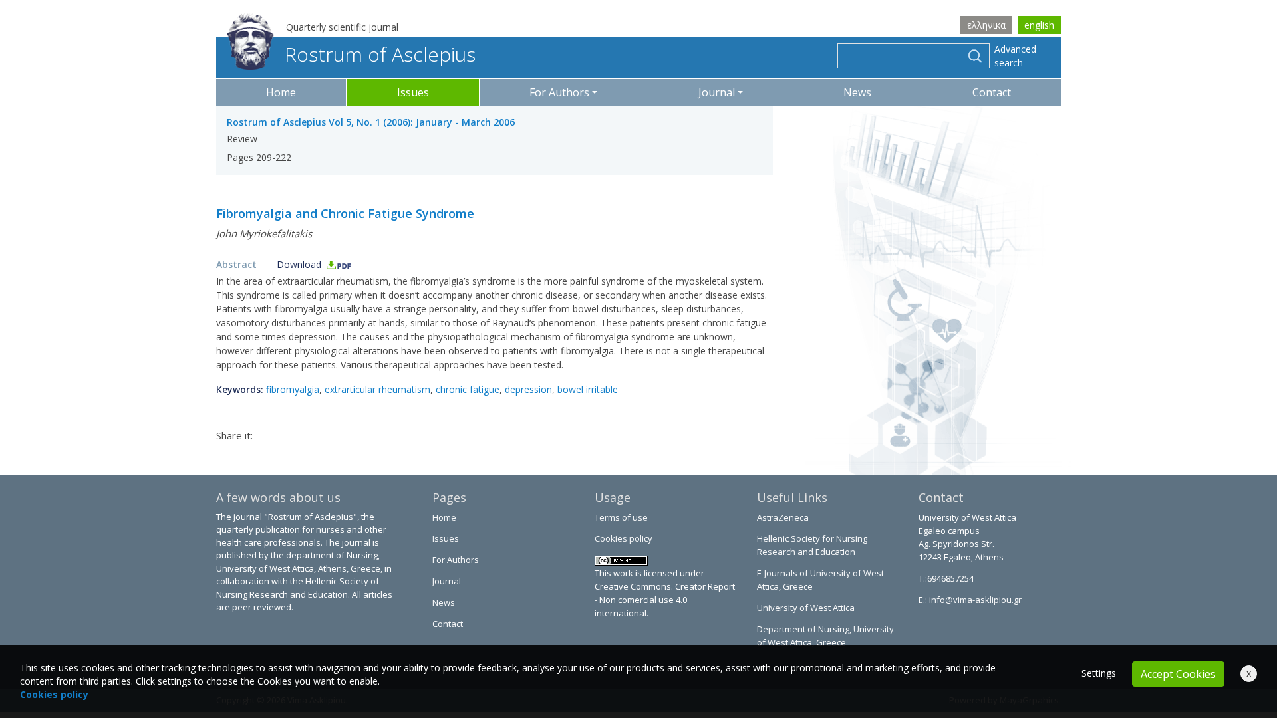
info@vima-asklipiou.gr (974, 600)
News (857, 92)
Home (281, 92)
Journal (446, 581)
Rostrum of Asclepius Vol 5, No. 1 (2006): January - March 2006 (371, 122)
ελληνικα (986, 25)
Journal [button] (716, 92)
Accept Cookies (1178, 674)
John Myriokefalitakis (264, 233)
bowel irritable (587, 389)
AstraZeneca (783, 517)
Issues (413, 92)
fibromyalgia (292, 389)
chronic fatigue (467, 389)
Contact (991, 92)
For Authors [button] (559, 92)
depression (528, 389)
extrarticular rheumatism (377, 389)
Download (299, 264)
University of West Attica (806, 608)
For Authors (455, 560)
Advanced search (1015, 56)
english (1039, 25)
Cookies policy (623, 538)
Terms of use (621, 517)
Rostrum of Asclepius (380, 54)
